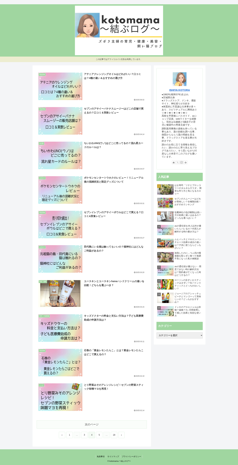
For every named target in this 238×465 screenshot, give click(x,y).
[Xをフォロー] (177, 162)
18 (114, 435)
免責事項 (101, 456)
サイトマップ (113, 456)
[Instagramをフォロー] (181, 162)
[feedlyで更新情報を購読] (185, 162)
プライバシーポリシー (131, 456)
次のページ (92, 424)
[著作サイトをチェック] (173, 162)
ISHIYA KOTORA (179, 90)
